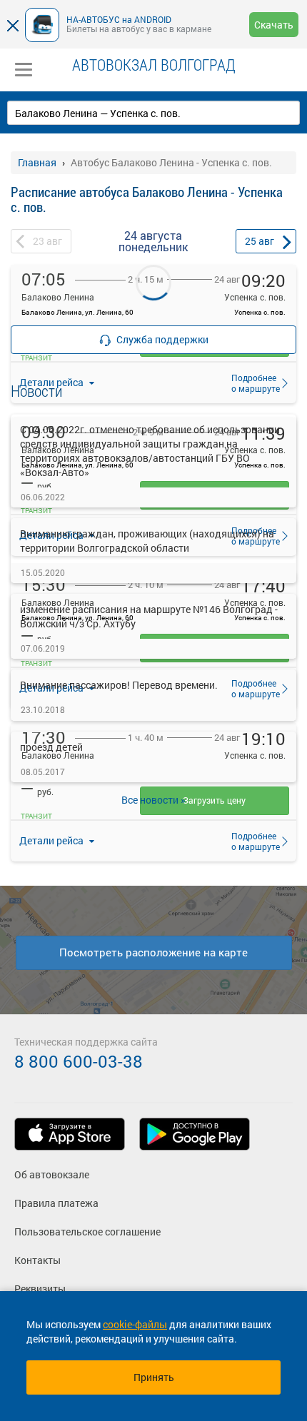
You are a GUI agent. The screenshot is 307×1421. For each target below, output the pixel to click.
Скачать (273, 24)
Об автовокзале (51, 1174)
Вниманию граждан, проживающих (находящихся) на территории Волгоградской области (147, 541)
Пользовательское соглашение (87, 1231)
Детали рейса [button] (52, 840)
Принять (154, 1377)
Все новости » (153, 799)
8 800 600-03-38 (78, 1061)
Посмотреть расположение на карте (153, 952)
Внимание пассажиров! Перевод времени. (119, 685)
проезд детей (51, 747)
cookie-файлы (135, 1324)
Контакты (37, 1260)
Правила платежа (56, 1203)
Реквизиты (40, 1288)
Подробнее (251, 841)
